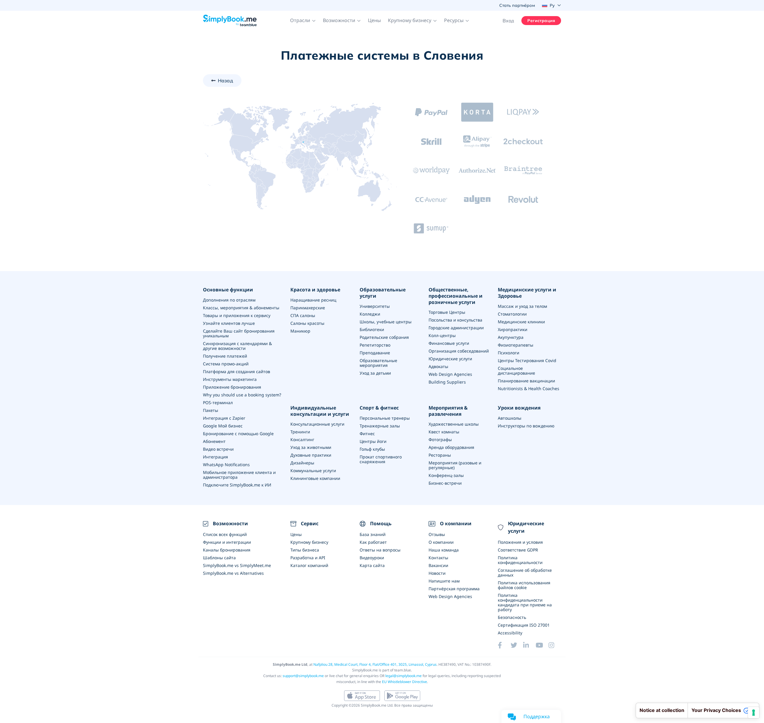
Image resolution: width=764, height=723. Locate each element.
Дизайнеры (302, 463)
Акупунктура (510, 337)
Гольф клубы (372, 449)
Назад (225, 81)
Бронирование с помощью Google (238, 433)
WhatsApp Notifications (226, 464)
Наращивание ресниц (313, 300)
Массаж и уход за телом (522, 306)
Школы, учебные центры (386, 322)
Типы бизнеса (304, 550)
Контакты (438, 557)
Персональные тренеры (385, 418)
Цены (374, 20)
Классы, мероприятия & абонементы (241, 307)
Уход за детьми (375, 373)
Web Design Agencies (450, 374)
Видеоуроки (372, 557)
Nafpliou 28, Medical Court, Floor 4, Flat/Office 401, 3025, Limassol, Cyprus (375, 664)
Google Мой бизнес (223, 426)
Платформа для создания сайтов (236, 371)
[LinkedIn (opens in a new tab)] (529, 645)
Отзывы (437, 534)
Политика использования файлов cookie (524, 585)
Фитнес (367, 433)
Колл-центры (442, 335)
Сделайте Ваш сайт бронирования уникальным (239, 333)
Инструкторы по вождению (526, 426)
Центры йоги (373, 441)
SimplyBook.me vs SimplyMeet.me (237, 565)
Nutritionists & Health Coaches (528, 388)
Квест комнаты (444, 432)
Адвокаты (438, 366)
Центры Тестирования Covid (527, 360)
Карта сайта (372, 565)
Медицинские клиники (521, 322)
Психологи (508, 353)
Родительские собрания (384, 337)
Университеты (375, 306)
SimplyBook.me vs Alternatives (233, 573)
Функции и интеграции (227, 542)
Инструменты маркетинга (230, 379)
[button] (303, 20)
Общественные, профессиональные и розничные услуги (456, 296)
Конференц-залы (446, 475)
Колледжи (370, 314)
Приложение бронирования (232, 387)
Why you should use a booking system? (242, 395)
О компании (441, 542)
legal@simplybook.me (403, 675)
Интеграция (215, 457)
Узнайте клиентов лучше (229, 323)
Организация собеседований (459, 351)
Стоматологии (512, 314)
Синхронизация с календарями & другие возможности (237, 346)
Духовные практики (310, 455)
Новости (437, 573)
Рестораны (440, 455)
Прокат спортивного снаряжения (381, 459)
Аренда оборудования (451, 447)
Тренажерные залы (380, 426)
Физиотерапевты (515, 345)
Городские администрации (456, 327)
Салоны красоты (307, 323)
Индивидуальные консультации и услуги (319, 411)
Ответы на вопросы (380, 550)
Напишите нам (444, 581)
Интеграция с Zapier (224, 418)
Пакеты (210, 410)
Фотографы (440, 439)
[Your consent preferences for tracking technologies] (753, 712)
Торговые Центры (447, 312)
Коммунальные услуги (313, 470)
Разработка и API (307, 557)
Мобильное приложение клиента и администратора (239, 474)
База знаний (373, 534)
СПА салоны (302, 315)
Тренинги (300, 432)
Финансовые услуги (449, 343)
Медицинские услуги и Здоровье (527, 293)
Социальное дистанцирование (516, 370)
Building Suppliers (447, 382)
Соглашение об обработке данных (525, 572)
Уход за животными (310, 447)
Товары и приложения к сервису (236, 315)
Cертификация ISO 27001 (524, 625)
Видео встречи (218, 449)
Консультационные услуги (317, 424)
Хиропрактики (512, 329)
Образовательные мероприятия (378, 363)
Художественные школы (454, 424)
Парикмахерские (307, 307)
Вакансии (438, 565)
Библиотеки (372, 329)
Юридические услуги (450, 359)
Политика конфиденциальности (520, 560)
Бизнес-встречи (445, 483)
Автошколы (509, 418)
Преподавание (375, 353)
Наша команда (444, 550)
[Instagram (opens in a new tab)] (555, 645)
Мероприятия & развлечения (448, 411)
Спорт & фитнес (379, 408)
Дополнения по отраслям (229, 300)
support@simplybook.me (303, 675)
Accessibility (510, 633)
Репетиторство (375, 345)
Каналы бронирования (226, 550)
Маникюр (300, 331)
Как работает (373, 542)
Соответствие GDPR (518, 550)
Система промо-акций (226, 364)
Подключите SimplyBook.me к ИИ (237, 485)
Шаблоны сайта (219, 557)
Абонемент (214, 441)
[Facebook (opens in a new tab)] (504, 645)
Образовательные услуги (383, 293)
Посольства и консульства (455, 320)
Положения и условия (520, 542)
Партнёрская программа (454, 588)
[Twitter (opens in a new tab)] (517, 645)
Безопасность (512, 617)
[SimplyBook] (230, 20)
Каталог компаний (309, 565)
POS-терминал (218, 402)
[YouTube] (542, 645)
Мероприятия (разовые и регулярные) (455, 465)
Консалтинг (302, 439)
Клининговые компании (315, 478)
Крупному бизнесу (309, 542)
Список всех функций (225, 534)
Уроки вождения (519, 408)
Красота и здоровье (315, 290)
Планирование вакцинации (526, 381)
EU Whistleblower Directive (404, 681)
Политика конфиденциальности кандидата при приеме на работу (525, 602)
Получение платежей (225, 356)
